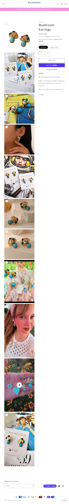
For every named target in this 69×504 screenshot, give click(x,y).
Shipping (47, 36)
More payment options (52, 69)
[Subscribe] (32, 486)
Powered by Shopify (16, 500)
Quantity (41, 51)
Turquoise (43, 47)
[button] (3, 4)
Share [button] (42, 94)
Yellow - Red (54, 47)
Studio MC (10, 500)
